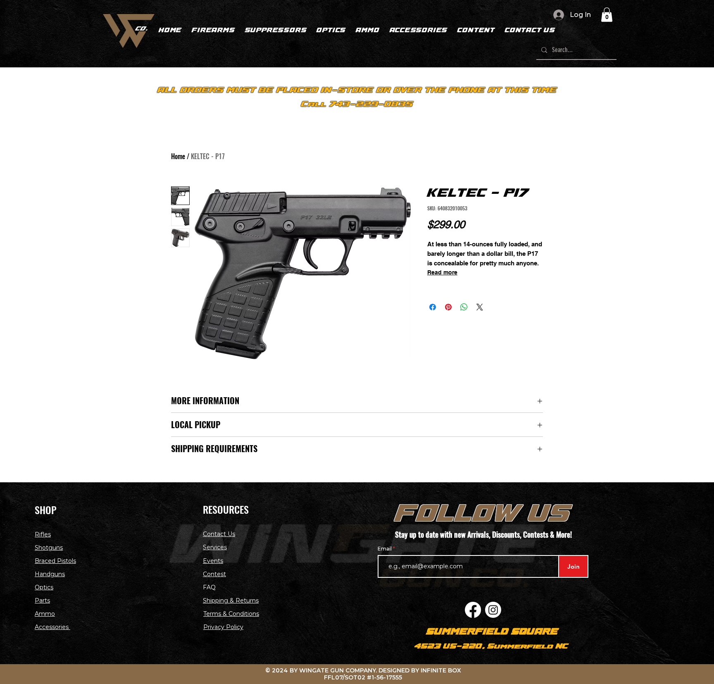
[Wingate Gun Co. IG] (493, 610)
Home (178, 156)
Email (385, 548)
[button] (607, 14)
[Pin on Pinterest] (448, 307)
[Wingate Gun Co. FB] (473, 610)
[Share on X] (480, 307)
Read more (442, 272)
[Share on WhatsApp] (464, 307)
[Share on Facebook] (433, 307)
